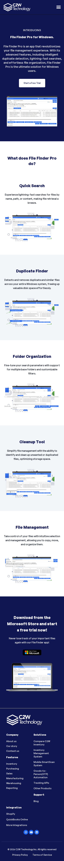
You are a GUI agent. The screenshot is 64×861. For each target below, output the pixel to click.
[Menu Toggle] (58, 7)
